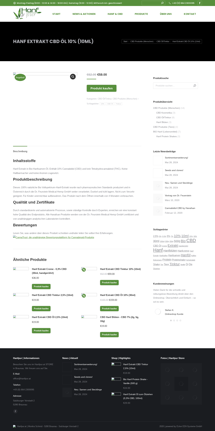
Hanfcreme (183, 250)
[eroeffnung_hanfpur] (181, 384)
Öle (190, 264)
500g (177, 241)
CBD (191, 240)
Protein (166, 259)
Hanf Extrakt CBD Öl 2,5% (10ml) (50, 317)
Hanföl (186, 255)
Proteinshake (179, 259)
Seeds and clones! (174, 170)
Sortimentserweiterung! (176, 157)
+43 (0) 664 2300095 (183, 3)
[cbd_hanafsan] (195, 384)
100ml (162, 241)
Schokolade (190, 260)
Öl (187, 264)
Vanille (182, 264)
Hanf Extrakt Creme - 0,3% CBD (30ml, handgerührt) (49, 271)
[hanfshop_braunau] (168, 384)
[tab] (20, 149)
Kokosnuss (157, 260)
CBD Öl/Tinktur (104, 99)
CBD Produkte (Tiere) (164, 127)
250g (171, 241)
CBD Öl (110, 104)
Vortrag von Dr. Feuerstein (178, 195)
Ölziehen (156, 269)
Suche (194, 85)
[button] (171, 320)
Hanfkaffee (163, 255)
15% (191, 236)
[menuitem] (56, 14)
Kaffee (193, 255)
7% (172, 236)
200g (167, 241)
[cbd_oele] (168, 398)
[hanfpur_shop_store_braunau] (181, 398)
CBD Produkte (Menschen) (125, 99)
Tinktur (118, 104)
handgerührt (183, 246)
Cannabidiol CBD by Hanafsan (180, 208)
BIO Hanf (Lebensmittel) (165, 131)
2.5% (155, 236)
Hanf (158, 250)
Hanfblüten (170, 250)
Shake (156, 264)
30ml (156, 241)
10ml (185, 236)
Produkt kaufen (102, 88)
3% (160, 236)
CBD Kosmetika (164, 112)
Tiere (166, 264)
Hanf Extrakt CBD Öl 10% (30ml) (117, 295)
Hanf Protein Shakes (166, 136)
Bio (183, 241)
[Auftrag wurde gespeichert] (158, 160)
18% (195, 236)
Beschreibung (20, 151)
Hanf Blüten (162, 122)
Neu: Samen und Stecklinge (179, 183)
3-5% (164, 236)
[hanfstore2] (168, 370)
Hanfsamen (174, 255)
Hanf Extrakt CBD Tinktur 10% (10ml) (120, 269)
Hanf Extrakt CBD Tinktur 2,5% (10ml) (52, 295)
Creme (164, 246)
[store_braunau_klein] (195, 398)
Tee (161, 264)
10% (102, 104)
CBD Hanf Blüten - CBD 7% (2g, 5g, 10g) (119, 319)
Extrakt (173, 245)
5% (168, 236)
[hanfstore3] (181, 370)
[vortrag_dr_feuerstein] (195, 370)
